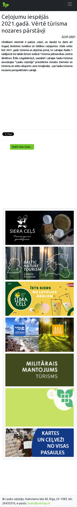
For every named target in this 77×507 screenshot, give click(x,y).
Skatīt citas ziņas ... (22, 146)
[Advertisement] (38, 181)
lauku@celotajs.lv (39, 503)
